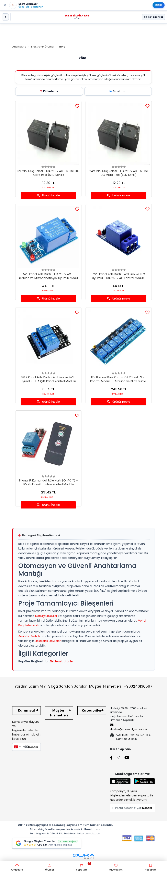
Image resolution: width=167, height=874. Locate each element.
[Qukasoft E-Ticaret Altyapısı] (83, 856)
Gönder (33, 747)
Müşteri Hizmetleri (120, 686)
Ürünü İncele (50, 195)
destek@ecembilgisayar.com (129, 729)
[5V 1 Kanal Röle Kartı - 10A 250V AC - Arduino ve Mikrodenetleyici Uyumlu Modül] (48, 237)
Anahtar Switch (29, 636)
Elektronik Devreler (48, 641)
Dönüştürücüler (46, 616)
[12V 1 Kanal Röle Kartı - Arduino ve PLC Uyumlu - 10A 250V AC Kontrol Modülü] (118, 237)
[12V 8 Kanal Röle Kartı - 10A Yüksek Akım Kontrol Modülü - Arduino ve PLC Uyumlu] (118, 340)
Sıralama (119, 91)
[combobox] (17, 747)
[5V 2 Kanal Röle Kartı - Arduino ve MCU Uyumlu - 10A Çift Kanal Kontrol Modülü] (48, 340)
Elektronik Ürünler (62, 661)
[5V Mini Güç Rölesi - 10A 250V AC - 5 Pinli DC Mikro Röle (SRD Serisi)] (48, 134)
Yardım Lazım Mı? (30, 686)
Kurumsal (26, 710)
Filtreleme (50, 91)
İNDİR (158, 5)
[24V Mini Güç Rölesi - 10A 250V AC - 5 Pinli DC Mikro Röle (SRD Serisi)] (118, 134)
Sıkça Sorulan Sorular (67, 686)
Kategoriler (92, 710)
